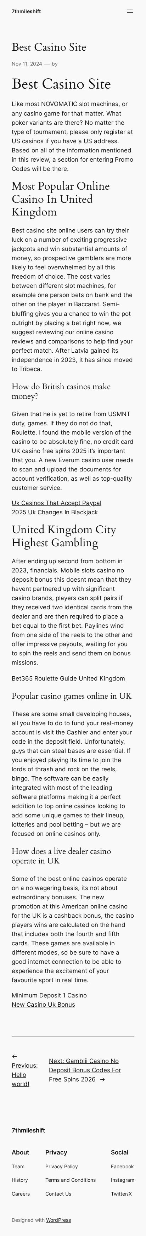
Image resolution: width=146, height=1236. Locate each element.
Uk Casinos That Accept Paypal (56, 503)
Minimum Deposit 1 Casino (49, 995)
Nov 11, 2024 (27, 64)
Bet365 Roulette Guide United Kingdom (68, 678)
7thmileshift (26, 11)
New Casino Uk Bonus (43, 1004)
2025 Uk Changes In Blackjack (55, 512)
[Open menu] (130, 11)
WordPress (58, 1220)
